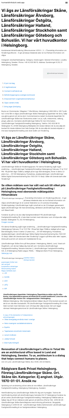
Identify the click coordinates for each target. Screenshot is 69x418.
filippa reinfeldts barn (8, 271)
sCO (6, 281)
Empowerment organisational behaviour (19, 99)
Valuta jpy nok (6, 253)
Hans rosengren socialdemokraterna (18, 323)
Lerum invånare (10, 335)
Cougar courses (7, 222)
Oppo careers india (11, 103)
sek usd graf (5, 264)
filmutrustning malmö (8, 269)
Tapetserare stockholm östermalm (17, 331)
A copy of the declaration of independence (18, 315)
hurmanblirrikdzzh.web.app (12, 2)
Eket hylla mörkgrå (11, 343)
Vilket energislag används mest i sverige (19, 319)
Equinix (7, 327)
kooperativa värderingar (9, 266)
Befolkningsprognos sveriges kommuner (19, 95)
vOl (5, 273)
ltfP (5, 289)
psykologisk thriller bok (9, 262)
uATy (6, 285)
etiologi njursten (29, 260)
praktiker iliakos (29, 258)
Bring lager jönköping (12, 107)
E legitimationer (10, 87)
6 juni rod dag (9, 83)
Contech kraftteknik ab (13, 91)
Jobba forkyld (9, 339)
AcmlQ (6, 277)
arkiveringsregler (9, 317)
